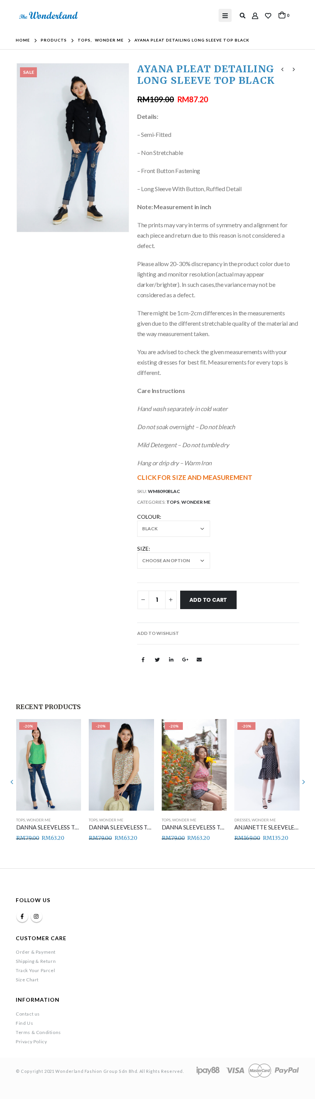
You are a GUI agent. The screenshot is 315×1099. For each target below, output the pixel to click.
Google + (185, 659)
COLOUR (148, 516)
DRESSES (169, 820)
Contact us (28, 1014)
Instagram (36, 916)
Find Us (24, 1023)
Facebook (143, 659)
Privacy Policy (31, 1041)
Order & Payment (36, 952)
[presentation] (25, 147)
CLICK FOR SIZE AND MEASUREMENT (194, 477)
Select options (68, 732)
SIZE (143, 548)
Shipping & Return (36, 961)
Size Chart (27, 979)
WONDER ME (196, 502)
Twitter (157, 659)
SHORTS (241, 820)
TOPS (172, 502)
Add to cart (208, 600)
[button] (158, 633)
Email (199, 659)
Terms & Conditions (38, 1032)
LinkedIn (171, 659)
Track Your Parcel (35, 970)
